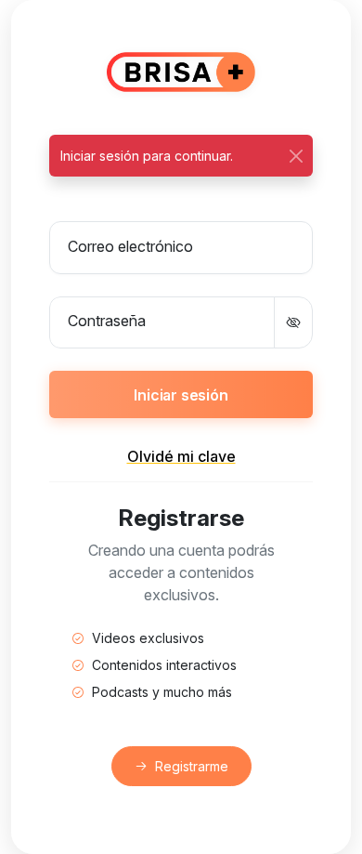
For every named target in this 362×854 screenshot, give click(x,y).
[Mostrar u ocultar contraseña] (293, 322)
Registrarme (191, 766)
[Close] (295, 155)
